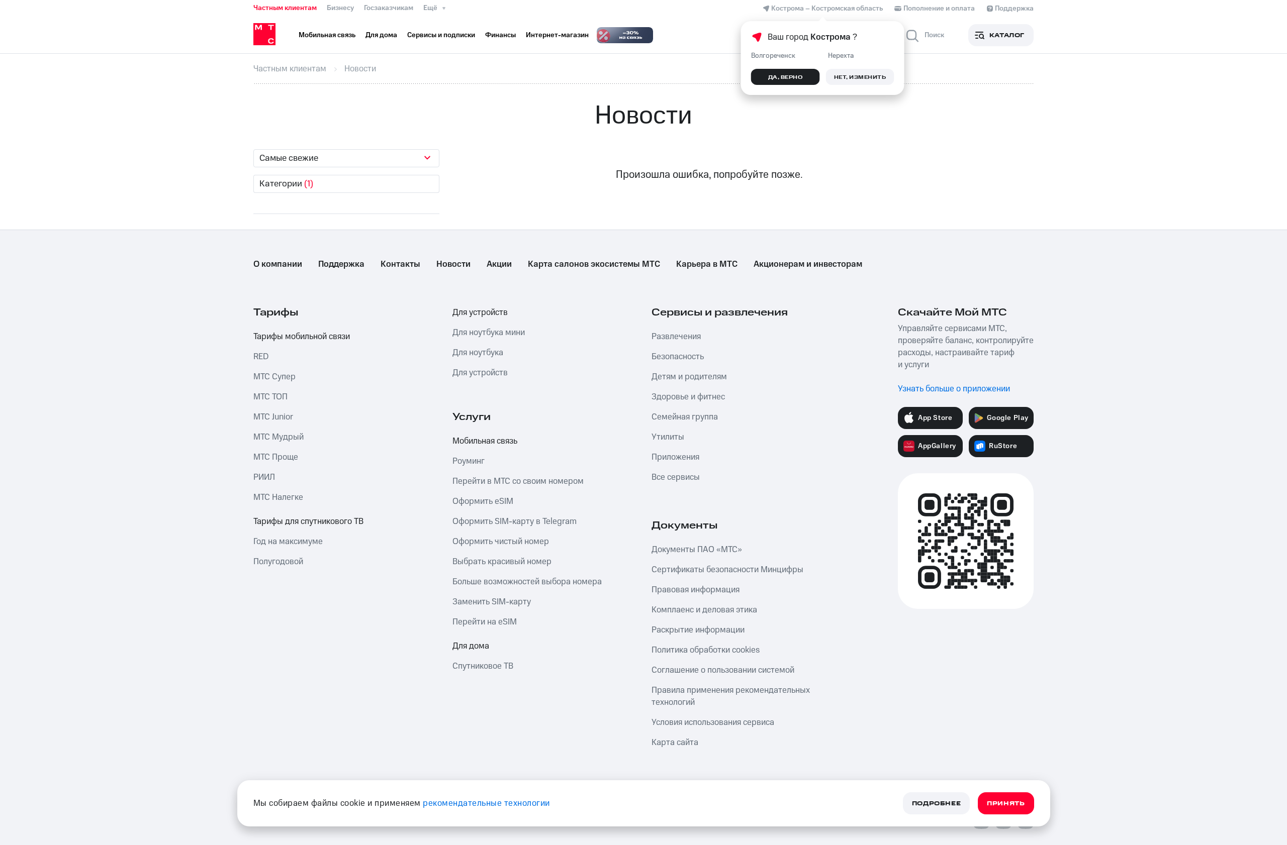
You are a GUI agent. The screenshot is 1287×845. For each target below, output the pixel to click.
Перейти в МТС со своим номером (518, 481)
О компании (277, 264)
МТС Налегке (278, 497)
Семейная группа (685, 417)
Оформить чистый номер (500, 542)
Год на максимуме (288, 542)
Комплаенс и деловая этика (704, 610)
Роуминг (468, 461)
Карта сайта (675, 742)
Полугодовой (278, 562)
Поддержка (341, 264)
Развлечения (676, 337)
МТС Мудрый (278, 437)
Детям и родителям (689, 377)
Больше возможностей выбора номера (527, 582)
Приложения (675, 457)
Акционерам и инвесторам (808, 264)
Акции (499, 264)
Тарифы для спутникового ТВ (308, 521)
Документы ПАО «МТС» (697, 550)
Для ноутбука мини (488, 333)
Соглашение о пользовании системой (723, 670)
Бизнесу (340, 8)
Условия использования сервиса (713, 722)
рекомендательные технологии (486, 803)
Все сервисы (676, 477)
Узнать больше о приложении (954, 389)
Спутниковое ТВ (482, 666)
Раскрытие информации (698, 630)
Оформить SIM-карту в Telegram (514, 521)
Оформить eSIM (482, 501)
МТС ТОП (270, 397)
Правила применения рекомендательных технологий (731, 696)
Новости (453, 264)
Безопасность (678, 357)
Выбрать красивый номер (501, 562)
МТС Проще (275, 457)
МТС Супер (274, 377)
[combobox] (346, 158)
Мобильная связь (484, 441)
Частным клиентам (285, 8)
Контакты (400, 264)
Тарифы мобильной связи (301, 337)
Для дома (470, 646)
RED (260, 357)
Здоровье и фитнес (688, 397)
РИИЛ (264, 477)
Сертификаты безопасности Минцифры (727, 570)
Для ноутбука (477, 353)
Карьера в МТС (707, 264)
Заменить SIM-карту (491, 602)
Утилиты (668, 437)
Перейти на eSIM (484, 622)
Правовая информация (696, 590)
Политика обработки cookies (706, 650)
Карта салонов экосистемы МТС (594, 264)
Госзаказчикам (388, 8)
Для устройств (480, 312)
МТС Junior (273, 417)
